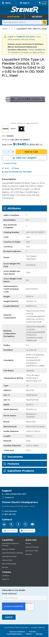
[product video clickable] (21, 129)
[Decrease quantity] (3, 152)
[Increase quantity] (13, 152)
